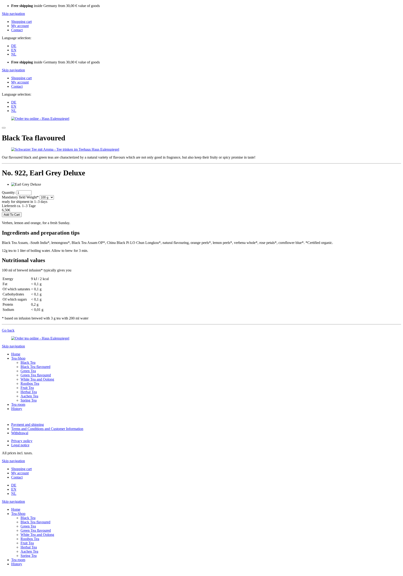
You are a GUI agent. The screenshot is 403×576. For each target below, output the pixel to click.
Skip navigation (13, 14)
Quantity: (9, 192)
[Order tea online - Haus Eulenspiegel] (40, 119)
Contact (17, 30)
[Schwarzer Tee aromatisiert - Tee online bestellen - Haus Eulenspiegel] (65, 149)
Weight (20, 197)
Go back (8, 330)
